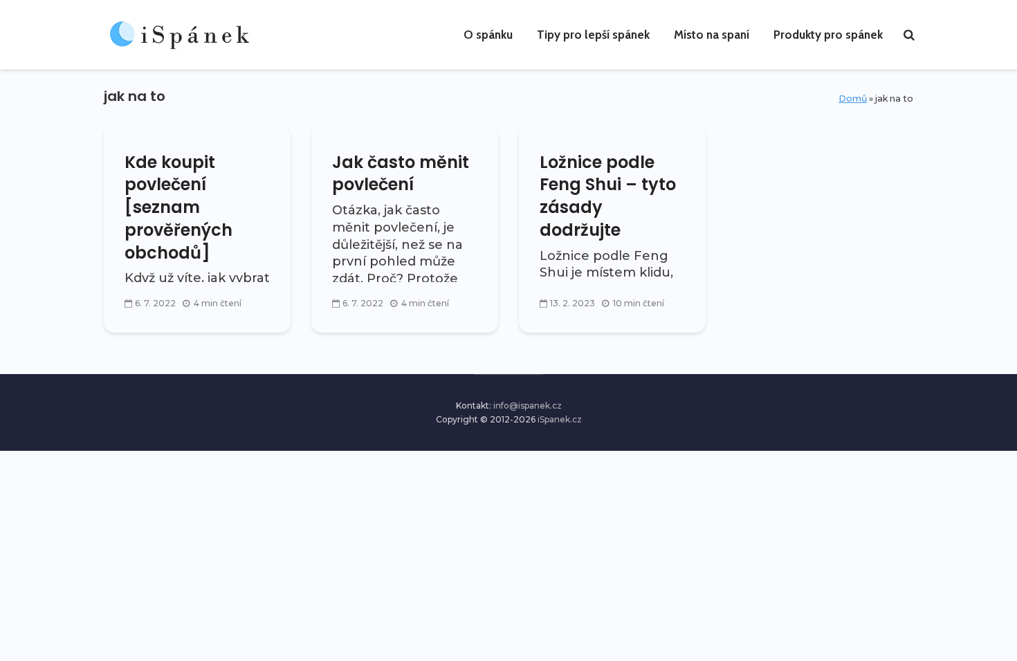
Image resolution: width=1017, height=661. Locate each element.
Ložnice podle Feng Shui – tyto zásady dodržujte (608, 196)
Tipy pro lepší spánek (593, 34)
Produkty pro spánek (828, 34)
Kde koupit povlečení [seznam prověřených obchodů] (178, 207)
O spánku (488, 34)
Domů (853, 98)
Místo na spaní (711, 34)
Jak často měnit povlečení (400, 173)
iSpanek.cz (560, 419)
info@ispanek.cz (527, 405)
